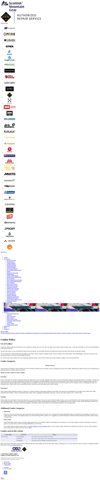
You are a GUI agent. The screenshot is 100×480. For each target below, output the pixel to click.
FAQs (5, 327)
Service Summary (11, 292)
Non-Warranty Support (12, 289)
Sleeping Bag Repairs (12, 268)
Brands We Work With (12, 273)
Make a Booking (8, 302)
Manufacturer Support (12, 285)
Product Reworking (12, 301)
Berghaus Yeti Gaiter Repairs (14, 277)
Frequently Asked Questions (14, 320)
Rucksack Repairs (11, 264)
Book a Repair (10, 318)
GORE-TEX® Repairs (12, 275)
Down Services (10, 278)
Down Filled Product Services (14, 299)
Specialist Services (11, 294)
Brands (8, 271)
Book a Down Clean (12, 284)
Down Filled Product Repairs (14, 270)
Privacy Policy (10, 323)
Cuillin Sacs (7, 326)
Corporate (9, 322)
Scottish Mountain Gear (13, 313)
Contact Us (6, 329)
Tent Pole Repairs (11, 267)
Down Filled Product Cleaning (14, 280)
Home (5, 257)
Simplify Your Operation (13, 288)
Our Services (7, 259)
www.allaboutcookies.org (15, 445)
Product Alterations (11, 295)
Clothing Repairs (11, 263)
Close (2, 478)
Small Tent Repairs (11, 266)
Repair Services (11, 261)
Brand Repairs (10, 274)
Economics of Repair (12, 287)
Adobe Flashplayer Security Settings (38, 426)
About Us (6, 312)
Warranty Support (11, 291)
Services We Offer (11, 260)
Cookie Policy (7, 464)
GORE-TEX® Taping (12, 298)
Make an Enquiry (11, 316)
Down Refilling (11, 282)
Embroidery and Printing (13, 296)
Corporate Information (12, 325)
